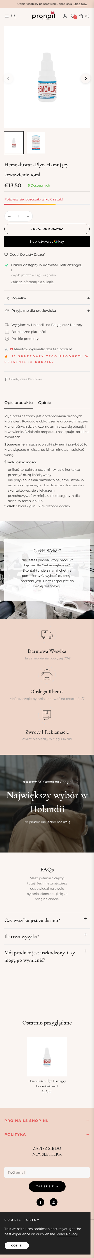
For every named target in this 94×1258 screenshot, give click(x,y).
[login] (63, 16)
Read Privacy (67, 1234)
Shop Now (63, 3)
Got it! (16, 1245)
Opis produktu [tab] (18, 402)
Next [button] (86, 78)
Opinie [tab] (44, 402)
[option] (47, 77)
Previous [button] (8, 78)
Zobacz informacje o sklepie (32, 282)
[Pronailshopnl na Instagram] (53, 1202)
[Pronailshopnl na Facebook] (40, 1202)
